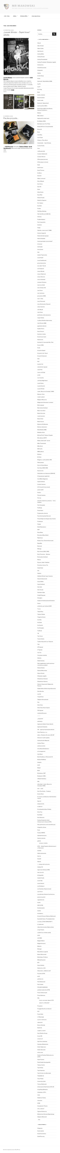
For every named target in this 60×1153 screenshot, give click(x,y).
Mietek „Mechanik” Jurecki (43, 440)
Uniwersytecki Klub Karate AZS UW (45, 1086)
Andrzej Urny (40, 64)
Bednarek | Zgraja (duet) (43, 103)
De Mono (39, 173)
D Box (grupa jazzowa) (42, 159)
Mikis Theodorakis (41, 443)
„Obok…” (15, 16)
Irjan (38, 252)
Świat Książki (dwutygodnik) (43, 1062)
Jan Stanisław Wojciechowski (44, 888)
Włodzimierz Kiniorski (42, 678)
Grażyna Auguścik (41, 233)
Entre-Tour (39, 812)
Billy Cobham (40, 115)
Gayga (38, 227)
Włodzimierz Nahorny (42, 681)
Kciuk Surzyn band (41, 336)
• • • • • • (38, 715)
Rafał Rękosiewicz (41, 527)
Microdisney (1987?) (42, 438)
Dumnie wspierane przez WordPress (11, 1149)
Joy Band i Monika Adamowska (44, 320)
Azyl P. (38, 86)
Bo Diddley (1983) (41, 121)
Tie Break (39, 630)
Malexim (39, 946)
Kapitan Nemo (40, 328)
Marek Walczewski (41, 954)
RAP (38, 529)
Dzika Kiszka (40, 192)
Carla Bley (39, 134)
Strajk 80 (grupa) (41, 595)
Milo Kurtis (39, 448)
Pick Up (39, 498)
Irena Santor (40, 249)
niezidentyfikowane (42, 713)
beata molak (40, 100)
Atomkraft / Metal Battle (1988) (44, 81)
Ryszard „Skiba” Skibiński (43, 562)
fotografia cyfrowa (41, 827)
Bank (38, 92)
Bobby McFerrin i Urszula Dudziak (45, 126)
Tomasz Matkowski (42, 1084)
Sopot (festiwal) (41, 584)
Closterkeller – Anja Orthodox (44, 143)
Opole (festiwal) (41, 481)
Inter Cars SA (40, 872)
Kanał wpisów (40, 1131)
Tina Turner (40, 636)
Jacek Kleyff (40, 257)
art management (41, 751)
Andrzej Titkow (40, 743)
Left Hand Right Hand (42, 380)
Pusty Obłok (40, 1014)
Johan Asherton (41, 306)
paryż (38, 976)
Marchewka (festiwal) (42, 407)
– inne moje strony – (36, 16)
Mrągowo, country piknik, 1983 (44, 459)
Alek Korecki (40, 51)
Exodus (39, 208)
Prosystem (40, 1006)
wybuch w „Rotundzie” (44, 1002)
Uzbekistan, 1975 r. (41, 1092)
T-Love (39, 608)
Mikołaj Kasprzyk (41, 959)
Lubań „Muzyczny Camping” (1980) (45, 391)
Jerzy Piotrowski (41, 301)
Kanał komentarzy (41, 1133)
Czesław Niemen (41, 156)
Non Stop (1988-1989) (42, 468)
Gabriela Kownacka (41, 835)
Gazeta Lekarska (41, 838)
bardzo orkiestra (41, 95)
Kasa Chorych (40, 331)
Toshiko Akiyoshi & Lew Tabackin (45, 641)
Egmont (39, 801)
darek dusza (40, 167)
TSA (38, 644)
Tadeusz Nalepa (41, 614)
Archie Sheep (40, 75)
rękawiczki (39, 1022)
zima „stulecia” (40, 1108)
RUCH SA (39, 1027)
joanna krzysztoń (41, 897)
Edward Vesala (40, 197)
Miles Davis (40, 446)
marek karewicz (41, 416)
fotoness (39, 216)
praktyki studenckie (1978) (43, 989)
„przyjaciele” (40, 718)
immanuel (39, 244)
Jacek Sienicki (40, 883)
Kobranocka (40, 339)
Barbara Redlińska (41, 759)
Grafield (39, 850)
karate (38, 902)
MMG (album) (40, 451)
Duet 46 (39, 186)
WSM (38, 1103)
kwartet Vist (40, 364)
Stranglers (39, 598)
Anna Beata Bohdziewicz (43, 748)
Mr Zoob (39, 457)
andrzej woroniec (41, 745)
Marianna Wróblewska (42, 424)
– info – (39, 1119)
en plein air (39, 806)
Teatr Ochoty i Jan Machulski (44, 1073)
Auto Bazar (40, 754)
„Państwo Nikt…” (24, 16)
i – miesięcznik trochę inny (43, 864)
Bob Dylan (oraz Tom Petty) (43, 123)
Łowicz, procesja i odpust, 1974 (46, 1000)
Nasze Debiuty (40, 965)
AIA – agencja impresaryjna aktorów (45, 729)
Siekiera (39, 573)
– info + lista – (7, 16)
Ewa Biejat (39, 814)
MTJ (38, 962)
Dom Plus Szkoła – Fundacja (44, 791)
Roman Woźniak (41, 1025)
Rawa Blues (40, 532)
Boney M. (39, 129)
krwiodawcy (40, 913)
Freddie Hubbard (41, 219)
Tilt (38, 633)
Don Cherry (40, 184)
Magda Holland (40, 940)
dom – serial (40, 788)
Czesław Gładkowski (42, 153)
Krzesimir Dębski (41, 350)
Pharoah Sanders (41, 495)
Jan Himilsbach (40, 886)
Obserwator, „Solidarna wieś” (44, 970)
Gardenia (39, 224)
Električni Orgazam (41, 200)
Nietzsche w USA (41, 968)
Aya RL (39, 84)
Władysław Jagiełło (41, 676)
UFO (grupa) (40, 647)
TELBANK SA (40, 1075)
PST (38, 1011)
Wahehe (39, 658)
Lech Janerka (40, 377)
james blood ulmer (41, 263)
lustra (38, 935)
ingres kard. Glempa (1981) (43, 869)
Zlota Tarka (40, 705)
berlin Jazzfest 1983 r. (42, 105)
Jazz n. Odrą (40, 298)
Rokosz (39, 559)
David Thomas (40, 170)
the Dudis (39, 622)
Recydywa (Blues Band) (42, 535)
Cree (38, 148)
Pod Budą (39, 507)
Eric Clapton (40, 203)
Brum (38, 132)
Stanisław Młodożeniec (42, 1044)
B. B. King (39, 89)
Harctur (39, 856)
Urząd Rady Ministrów (42, 1089)
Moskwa (39, 454)
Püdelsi (39, 524)
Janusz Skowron (41, 276)
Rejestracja (40, 537)
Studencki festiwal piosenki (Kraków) (46, 600)
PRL (38, 998)
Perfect (39, 492)
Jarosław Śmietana (41, 282)
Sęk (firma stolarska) (42, 1041)
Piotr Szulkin (40, 984)
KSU (38, 358)
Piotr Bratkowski (41, 981)
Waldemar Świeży (41, 1097)
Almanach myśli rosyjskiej (43, 737)
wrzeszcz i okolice (43, 843)
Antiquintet (40, 70)
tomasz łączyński (41, 1081)
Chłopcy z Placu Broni (42, 140)
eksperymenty (40, 803)
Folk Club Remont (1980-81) (43, 214)
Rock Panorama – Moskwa (43, 554)
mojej (12, 90)
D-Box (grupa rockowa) (42, 162)
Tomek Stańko (40, 638)
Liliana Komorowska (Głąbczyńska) (45, 927)
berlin (38, 765)
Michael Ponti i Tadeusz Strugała (45, 435)
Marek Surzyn (40, 421)
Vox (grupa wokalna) (42, 655)
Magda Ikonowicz (41, 943)
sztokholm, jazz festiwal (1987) (44, 606)
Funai (38, 830)
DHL (38, 781)
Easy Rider (39, 194)
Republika (39, 543)
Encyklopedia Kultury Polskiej (44, 809)
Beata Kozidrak (41, 97)
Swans (39, 603)
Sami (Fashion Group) (42, 1033)
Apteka (39, 73)
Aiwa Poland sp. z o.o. (42, 732)
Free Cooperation (41, 222)
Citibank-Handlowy (41, 778)
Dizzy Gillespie (40, 181)
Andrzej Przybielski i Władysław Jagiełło (46, 62)
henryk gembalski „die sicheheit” (45, 241)
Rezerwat (39, 546)
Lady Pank (39, 369)
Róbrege (39, 548)
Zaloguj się (39, 1128)
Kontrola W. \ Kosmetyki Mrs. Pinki (45, 342)
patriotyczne (40, 979)
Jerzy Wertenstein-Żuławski (43, 304)
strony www (40, 1052)
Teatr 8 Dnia (40, 1067)
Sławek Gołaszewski (42, 578)
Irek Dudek (40, 246)
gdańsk (39, 841)
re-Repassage (40, 1017)
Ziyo (38, 702)
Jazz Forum (40, 290)
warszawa (39, 1100)
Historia (39, 861)
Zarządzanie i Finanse (42, 1106)
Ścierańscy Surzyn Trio (42, 565)
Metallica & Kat (41, 432)
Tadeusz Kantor (41, 1065)
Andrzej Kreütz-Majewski (43, 740)
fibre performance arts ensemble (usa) (46, 824)
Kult (38, 361)
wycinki (39, 694)
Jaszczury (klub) (41, 285)
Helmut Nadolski (41, 238)
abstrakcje (39, 721)
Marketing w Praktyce (42, 957)
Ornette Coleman (41, 484)
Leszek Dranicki (41, 386)
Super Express (40, 1059)
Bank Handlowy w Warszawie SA (45, 756)
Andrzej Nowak (41, 56)
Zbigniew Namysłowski (42, 699)
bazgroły (39, 762)
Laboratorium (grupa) (42, 367)
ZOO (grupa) (40, 710)
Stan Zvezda (40, 589)
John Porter (40, 312)
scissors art (40, 1038)
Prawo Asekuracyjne (42, 992)
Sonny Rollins (40, 581)
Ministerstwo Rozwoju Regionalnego (45, 1114)
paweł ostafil (40, 489)
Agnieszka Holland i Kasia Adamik (45, 724)
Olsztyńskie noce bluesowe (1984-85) (46, 473)
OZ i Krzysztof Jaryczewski (43, 487)
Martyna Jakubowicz (42, 427)
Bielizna (39, 112)
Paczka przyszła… (11, 118)
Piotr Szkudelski (41, 505)
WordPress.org (40, 1136)
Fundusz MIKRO (41, 832)
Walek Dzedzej (40, 660)
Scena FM (39, 1036)
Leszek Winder (8, 77)
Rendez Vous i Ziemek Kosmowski (45, 540)
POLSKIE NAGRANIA (42, 987)
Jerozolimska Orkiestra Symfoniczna (46, 894)
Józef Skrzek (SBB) (41, 323)
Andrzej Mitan (40, 54)
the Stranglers (40, 628)
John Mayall (40, 309)
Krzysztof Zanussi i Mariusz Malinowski (46, 916)
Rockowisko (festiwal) (42, 557)
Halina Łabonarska (41, 853)
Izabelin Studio (40, 878)
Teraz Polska (40, 1078)
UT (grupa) (39, 649)
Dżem (38, 189)
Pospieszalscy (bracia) (42, 513)
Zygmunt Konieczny (42, 1111)
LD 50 (38, 375)
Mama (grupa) (40, 405)
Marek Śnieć (40, 418)
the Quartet (40, 625)
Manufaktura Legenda (42, 951)
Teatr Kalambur (41, 1070)
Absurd (39, 43)
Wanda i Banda (40, 667)
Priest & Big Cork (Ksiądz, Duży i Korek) (46, 518)
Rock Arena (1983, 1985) (43, 551)
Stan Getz (39, 587)
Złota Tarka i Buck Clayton (43, 707)
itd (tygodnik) (40, 875)
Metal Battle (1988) (41, 429)
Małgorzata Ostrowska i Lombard (45, 402)
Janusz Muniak (40, 271)
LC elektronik (40, 924)
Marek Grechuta (41, 413)
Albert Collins (40, 48)
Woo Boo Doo (40, 691)
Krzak (38, 347)
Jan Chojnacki (40, 268)
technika (39, 619)
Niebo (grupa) (40, 462)
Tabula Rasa (40, 611)
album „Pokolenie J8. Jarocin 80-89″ (45, 735)
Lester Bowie (40, 383)
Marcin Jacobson (41, 410)
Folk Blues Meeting (41, 211)
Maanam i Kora (40, 394)
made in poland (40, 397)
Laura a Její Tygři (41, 372)
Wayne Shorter (40, 673)
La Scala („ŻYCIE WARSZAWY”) (44, 921)
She (38, 570)
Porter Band (40, 510)
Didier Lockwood (41, 178)
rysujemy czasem (41, 1030)
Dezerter (39, 175)
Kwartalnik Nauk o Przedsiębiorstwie (46, 919)
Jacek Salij (39, 880)
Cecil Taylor (40, 137)
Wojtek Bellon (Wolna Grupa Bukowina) (46, 688)
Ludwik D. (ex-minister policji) (44, 932)
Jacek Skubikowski (41, 260)
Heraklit (39, 858)
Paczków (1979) (41, 973)
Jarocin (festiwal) (41, 279)
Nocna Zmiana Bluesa (42, 465)
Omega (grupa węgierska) (43, 476)
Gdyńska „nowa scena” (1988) (44, 230)
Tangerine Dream (41, 617)
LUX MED (39, 938)
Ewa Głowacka (40, 817)
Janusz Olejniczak (41, 274)
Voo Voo (39, 652)
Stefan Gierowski (41, 1049)
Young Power (40, 696)
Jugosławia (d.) (40, 899)
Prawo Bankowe (41, 995)
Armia (38, 78)
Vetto (38, 1095)
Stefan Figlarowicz (41, 1047)
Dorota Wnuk (40, 794)
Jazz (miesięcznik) (41, 287)
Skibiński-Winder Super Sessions (45, 576)
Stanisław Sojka (41, 592)
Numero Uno (40, 470)
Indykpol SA (40, 867)
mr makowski (23, 5)
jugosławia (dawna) (41, 326)
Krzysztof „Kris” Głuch (42, 353)
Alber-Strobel (40, 45)
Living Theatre (40, 929)
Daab (38, 164)
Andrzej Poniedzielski (42, 59)
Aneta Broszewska (41, 67)
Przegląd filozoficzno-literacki (44, 1008)
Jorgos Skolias (40, 317)
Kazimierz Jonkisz (41, 334)
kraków (39, 910)
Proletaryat (40, 521)
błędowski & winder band (43, 118)
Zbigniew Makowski (42, 1116)
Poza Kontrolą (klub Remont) (44, 516)
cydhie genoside (41, 151)
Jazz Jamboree (40, 293)
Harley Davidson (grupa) (43, 235)
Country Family (40, 145)
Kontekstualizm (41, 908)
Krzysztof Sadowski (42, 356)
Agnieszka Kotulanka (42, 726)
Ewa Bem (39, 205)
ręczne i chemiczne (41, 1019)
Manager (39, 949)
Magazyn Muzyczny (42, 399)
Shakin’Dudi (40, 568)
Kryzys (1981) (40, 345)
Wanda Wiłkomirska (42, 670)
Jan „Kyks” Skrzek (41, 265)
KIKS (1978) (40, 905)
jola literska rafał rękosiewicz (44, 315)
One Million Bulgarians (42, 478)
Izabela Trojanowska (42, 255)
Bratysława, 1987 (41, 773)
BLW (38, 770)
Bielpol (39, 767)
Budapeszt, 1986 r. (41, 776)
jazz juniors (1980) (41, 296)
